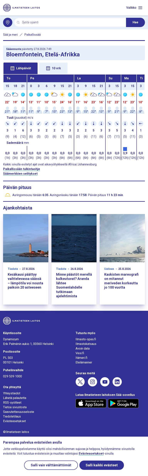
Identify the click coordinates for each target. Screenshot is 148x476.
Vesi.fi (80, 353)
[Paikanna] (7, 22)
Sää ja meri (10, 34)
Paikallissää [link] (32, 34)
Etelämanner (84, 362)
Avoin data (83, 348)
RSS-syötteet (12, 402)
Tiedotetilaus (12, 416)
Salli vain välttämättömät (51, 465)
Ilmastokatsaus (86, 344)
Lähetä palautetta (14, 398)
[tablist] (74, 68)
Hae (135, 22)
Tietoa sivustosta (15, 407)
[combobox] (72, 22)
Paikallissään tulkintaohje (21, 169)
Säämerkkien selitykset (20, 173)
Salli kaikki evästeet (102, 465)
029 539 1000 (12, 376)
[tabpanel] (74, 117)
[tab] (20, 68)
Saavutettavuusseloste (18, 412)
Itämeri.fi (81, 358)
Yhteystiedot (11, 393)
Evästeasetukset (14, 421)
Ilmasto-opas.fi (86, 339)
